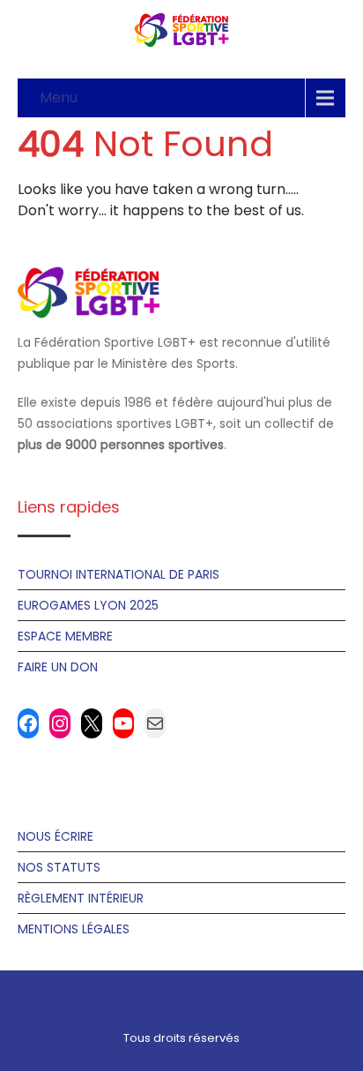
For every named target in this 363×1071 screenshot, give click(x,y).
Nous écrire (55, 836)
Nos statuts (59, 867)
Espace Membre (65, 636)
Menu (59, 97)
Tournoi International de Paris (118, 574)
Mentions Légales (74, 929)
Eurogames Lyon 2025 (88, 605)
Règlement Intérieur (81, 898)
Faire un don (58, 667)
